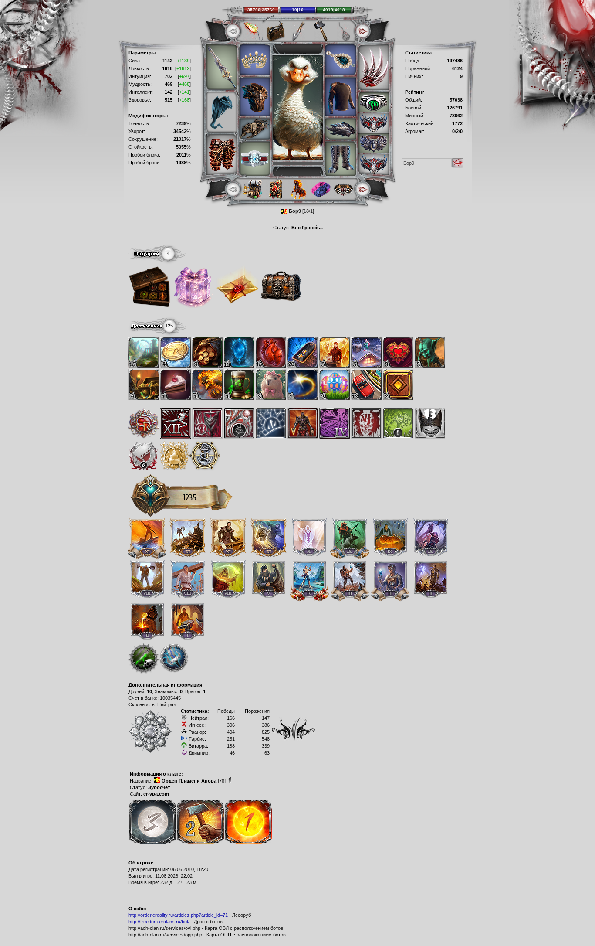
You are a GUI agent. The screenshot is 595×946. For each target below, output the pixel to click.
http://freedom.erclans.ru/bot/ (158, 921)
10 (149, 691)
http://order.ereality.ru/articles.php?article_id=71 (178, 915)
